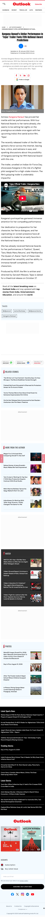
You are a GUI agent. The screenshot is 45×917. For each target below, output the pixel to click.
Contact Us (18, 906)
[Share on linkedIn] (25, 75)
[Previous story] (1, 458)
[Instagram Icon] (22, 894)
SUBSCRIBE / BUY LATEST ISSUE (22, 887)
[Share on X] (20, 75)
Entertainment (28, 292)
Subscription (10, 865)
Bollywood (7, 311)
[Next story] (43, 458)
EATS (31, 10)
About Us (9, 906)
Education (7, 294)
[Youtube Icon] (32, 894)
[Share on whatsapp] (29, 75)
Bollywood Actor (35, 311)
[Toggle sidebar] (6, 4)
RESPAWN (38, 10)
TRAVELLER (23, 10)
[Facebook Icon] (12, 894)
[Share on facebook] (16, 75)
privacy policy (24, 881)
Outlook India (9, 289)
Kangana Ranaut (16, 117)
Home (3, 27)
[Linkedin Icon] (27, 894)
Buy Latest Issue (11, 869)
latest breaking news (23, 286)
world (29, 294)
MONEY (14, 10)
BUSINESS (6, 10)
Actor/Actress (19, 311)
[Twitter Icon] (17, 894)
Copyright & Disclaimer (31, 906)
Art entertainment (15, 27)
